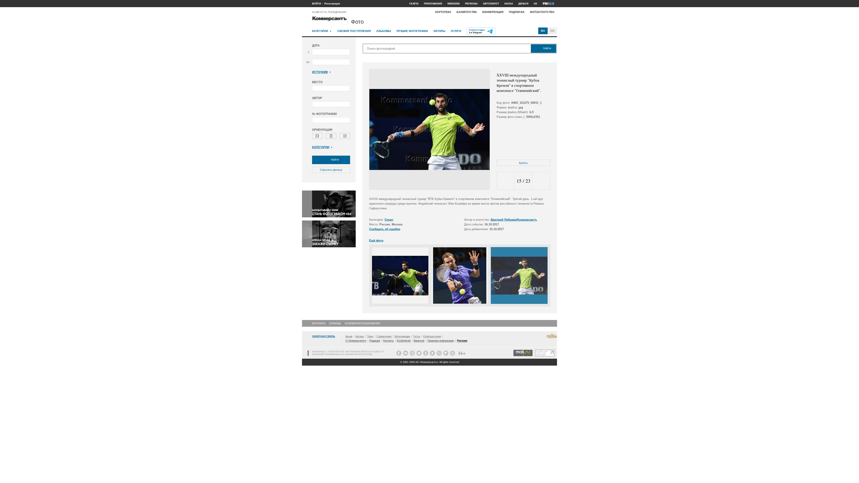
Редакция (374, 340)
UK (535, 3)
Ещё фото (376, 240)
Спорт (389, 219)
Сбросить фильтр (331, 170)
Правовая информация (440, 340)
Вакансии (419, 340)
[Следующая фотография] (541, 181)
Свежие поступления (354, 31)
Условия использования (362, 323)
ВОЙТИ (316, 3)
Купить (523, 163)
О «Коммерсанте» (355, 340)
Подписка (517, 12)
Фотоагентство (542, 12)
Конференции (493, 12)
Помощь (335, 323)
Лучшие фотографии (412, 31)
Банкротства (467, 12)
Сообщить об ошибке (384, 229)
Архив (348, 336)
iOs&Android (403, 340)
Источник (320, 72)
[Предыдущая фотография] (506, 181)
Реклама (462, 340)
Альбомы (383, 31)
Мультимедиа (402, 336)
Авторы (439, 31)
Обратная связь (323, 336)
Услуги (456, 31)
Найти (334, 159)
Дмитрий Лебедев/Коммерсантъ (514, 219)
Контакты (318, 323)
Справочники (383, 336)
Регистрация (332, 3)
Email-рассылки (432, 336)
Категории (320, 31)
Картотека (443, 12)
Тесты (416, 336)
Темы (370, 336)
